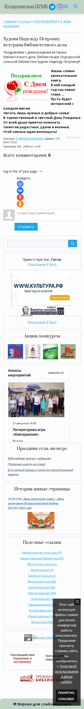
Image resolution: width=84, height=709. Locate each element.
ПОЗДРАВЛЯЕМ (45, 21)
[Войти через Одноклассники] (20, 204)
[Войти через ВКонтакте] (20, 190)
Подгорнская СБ (42, 599)
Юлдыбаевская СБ (42, 610)
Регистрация (37, 264)
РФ (58, 138)
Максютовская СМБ (42, 593)
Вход (53, 264)
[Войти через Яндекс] (20, 197)
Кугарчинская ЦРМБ (26, 6)
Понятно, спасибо (66, 696)
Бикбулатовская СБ (42, 576)
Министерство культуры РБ (42, 553)
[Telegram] (52, 6)
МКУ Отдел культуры (42, 564)
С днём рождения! (29, 138)
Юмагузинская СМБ (42, 616)
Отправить (26, 227)
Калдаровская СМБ (42, 587)
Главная (9, 21)
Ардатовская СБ (42, 570)
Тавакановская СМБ (42, 605)
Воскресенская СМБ (42, 581)
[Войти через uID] (20, 184)
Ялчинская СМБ (42, 622)
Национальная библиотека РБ (42, 558)
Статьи (24, 21)
